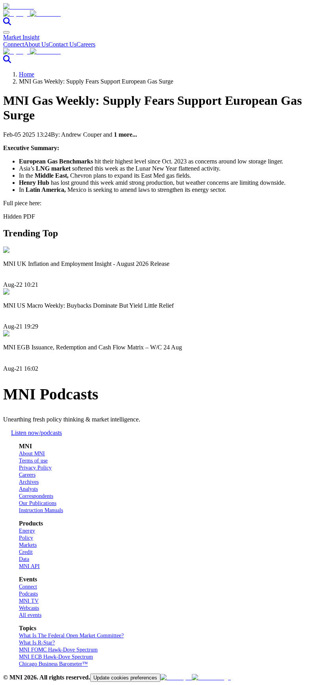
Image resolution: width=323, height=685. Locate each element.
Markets (28, 545)
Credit (26, 552)
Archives (29, 482)
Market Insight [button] (21, 37)
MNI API (29, 566)
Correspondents (36, 496)
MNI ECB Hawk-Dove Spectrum (56, 657)
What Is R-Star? (37, 643)
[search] (7, 23)
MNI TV (29, 601)
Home (26, 74)
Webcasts (29, 608)
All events (30, 615)
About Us (36, 44)
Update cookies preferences (125, 678)
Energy (27, 531)
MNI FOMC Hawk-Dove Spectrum (58, 650)
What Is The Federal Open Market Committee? (71, 636)
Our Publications (37, 503)
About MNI (32, 454)
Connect (13, 44)
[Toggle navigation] (6, 32)
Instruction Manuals (41, 510)
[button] (161, 13)
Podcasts (28, 594)
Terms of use (33, 461)
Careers (85, 44)
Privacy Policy (35, 468)
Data (24, 559)
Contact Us (62, 44)
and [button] (120, 134)
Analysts (28, 489)
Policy (26, 538)
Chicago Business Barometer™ (53, 664)
